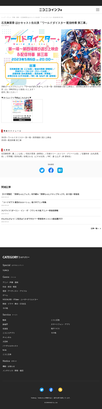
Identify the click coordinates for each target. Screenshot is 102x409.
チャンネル (7, 337)
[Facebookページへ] (51, 389)
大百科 (5, 342)
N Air (5, 350)
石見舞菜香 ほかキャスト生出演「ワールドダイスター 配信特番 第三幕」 (42, 17)
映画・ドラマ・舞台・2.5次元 (14, 304)
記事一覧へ (95, 228)
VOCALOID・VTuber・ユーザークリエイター (20, 299)
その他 (5, 308)
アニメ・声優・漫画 (13, 17)
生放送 (5, 329)
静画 (4, 324)
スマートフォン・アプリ (60, 324)
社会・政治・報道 (9, 287)
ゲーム (5, 295)
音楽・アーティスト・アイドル (15, 291)
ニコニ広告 (55, 320)
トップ (3, 17)
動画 (4, 320)
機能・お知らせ (9, 366)
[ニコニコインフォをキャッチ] (60, 389)
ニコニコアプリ (9, 333)
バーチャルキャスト (10, 346)
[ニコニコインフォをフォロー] (42, 389)
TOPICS (6, 270)
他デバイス (55, 329)
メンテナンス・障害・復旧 (13, 371)
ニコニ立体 (7, 354)
